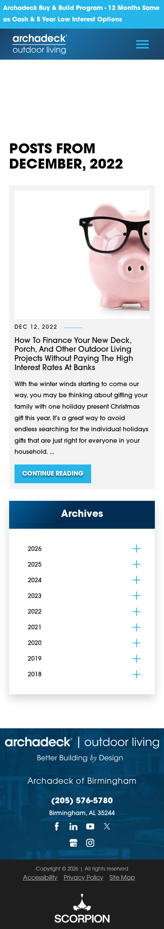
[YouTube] (90, 827)
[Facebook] (56, 827)
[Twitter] (107, 827)
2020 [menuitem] (35, 643)
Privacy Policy (83, 878)
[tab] (136, 548)
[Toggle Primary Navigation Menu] (142, 44)
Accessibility (40, 878)
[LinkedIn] (73, 827)
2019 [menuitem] (35, 659)
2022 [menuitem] (35, 612)
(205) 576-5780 (82, 801)
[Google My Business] (73, 843)
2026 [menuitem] (35, 549)
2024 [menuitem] (35, 581)
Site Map (122, 878)
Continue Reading (53, 474)
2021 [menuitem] (35, 628)
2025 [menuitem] (35, 565)
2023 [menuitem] (35, 596)
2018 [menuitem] (35, 675)
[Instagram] (90, 843)
